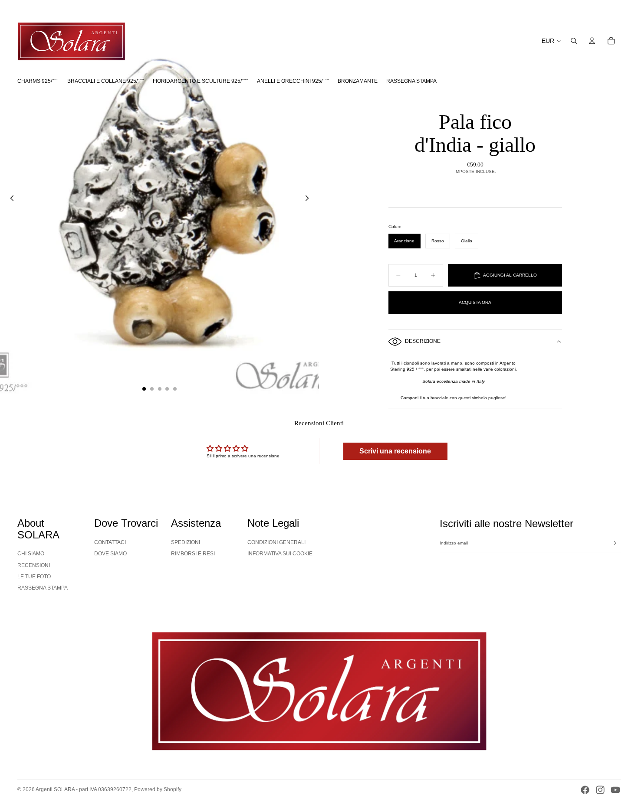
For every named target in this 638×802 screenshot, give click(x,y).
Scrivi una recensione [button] (395, 451)
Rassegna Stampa (42, 588)
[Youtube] (615, 790)
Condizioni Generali (276, 542)
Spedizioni (185, 542)
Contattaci (110, 542)
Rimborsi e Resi (193, 554)
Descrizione (423, 341)
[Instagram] (600, 790)
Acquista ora (475, 302)
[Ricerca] (573, 40)
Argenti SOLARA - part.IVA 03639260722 (84, 789)
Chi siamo (30, 554)
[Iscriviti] (614, 543)
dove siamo (110, 554)
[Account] (592, 40)
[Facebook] (585, 790)
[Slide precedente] (9, 199)
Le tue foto (34, 577)
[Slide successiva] (309, 199)
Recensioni (33, 565)
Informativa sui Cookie (279, 554)
